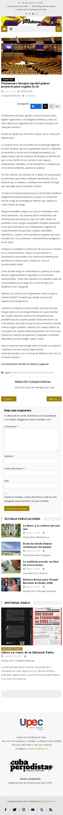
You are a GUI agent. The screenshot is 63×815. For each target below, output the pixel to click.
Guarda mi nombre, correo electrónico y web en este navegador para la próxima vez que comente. (30, 499)
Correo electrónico (14, 468)
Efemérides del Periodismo (44, 6)
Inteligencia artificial (20, 372)
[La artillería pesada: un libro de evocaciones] (11, 566)
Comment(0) (30, 95)
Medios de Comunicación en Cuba (31, 9)
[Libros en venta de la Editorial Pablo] (31, 626)
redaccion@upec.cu (38, 748)
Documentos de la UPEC (17, 6)
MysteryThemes (47, 801)
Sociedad (34, 372)
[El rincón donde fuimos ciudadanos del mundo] (11, 549)
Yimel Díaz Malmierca (36, 537)
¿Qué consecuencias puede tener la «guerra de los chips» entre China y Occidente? (10, 399)
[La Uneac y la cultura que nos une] (11, 531)
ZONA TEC (8, 79)
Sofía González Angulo (37, 555)
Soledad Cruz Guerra (35, 573)
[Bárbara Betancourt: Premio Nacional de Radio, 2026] (11, 585)
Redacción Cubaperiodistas (33, 381)
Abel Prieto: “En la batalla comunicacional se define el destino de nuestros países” (55, 399)
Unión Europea (47, 372)
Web (6, 480)
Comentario (11, 426)
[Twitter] (45, 106)
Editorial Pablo (17, 602)
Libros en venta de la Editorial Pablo (27, 652)
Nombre (9, 456)
